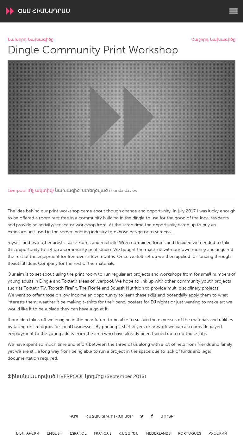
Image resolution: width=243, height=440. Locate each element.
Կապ (73, 416)
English (54, 433)
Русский (218, 433)
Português (189, 433)
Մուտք (167, 416)
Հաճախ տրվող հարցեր (109, 416)
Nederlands (158, 433)
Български (27, 433)
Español (78, 433)
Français (102, 433)
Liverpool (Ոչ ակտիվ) (31, 190)
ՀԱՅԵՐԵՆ (129, 433)
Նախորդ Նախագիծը (30, 40)
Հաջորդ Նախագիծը (213, 40)
